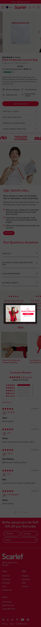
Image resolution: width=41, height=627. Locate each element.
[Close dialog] (34, 305)
